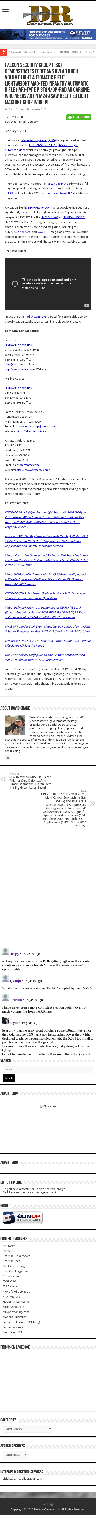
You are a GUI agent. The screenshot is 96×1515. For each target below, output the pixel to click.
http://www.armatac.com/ (33, 470)
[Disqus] (48, 887)
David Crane (16, 109)
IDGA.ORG (9, 1281)
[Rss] (44, 1504)
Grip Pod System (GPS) (33, 316)
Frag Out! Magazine (15, 1271)
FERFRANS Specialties (18, 345)
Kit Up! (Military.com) (16, 1301)
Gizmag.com (11, 1276)
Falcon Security (56, 183)
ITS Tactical (10, 1286)
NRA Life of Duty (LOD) (17, 1291)
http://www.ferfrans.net (20, 369)
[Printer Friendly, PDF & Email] (78, 117)
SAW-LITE (44, 232)
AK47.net (8, 1250)
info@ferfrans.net (16, 364)
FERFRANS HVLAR (38, 207)
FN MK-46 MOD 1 (74, 217)
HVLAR (9, 193)
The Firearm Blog (14, 1266)
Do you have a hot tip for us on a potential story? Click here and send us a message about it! (34, 1190)
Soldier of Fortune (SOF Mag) (21, 1322)
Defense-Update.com (16, 1256)
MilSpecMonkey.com (16, 1312)
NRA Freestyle (11, 1296)
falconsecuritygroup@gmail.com (34, 426)
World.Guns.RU (12, 1332)
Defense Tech (11, 1261)
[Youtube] (52, 1504)
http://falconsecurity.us (31, 431)
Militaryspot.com (13, 1306)
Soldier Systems (13, 1327)
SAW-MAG (24, 232)
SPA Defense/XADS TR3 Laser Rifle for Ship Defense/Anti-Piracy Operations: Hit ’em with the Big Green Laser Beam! (30, 780)
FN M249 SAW (49, 217)
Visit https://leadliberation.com (22, 1478)
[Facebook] (47, 1504)
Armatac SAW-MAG (60, 193)
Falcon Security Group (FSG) (38, 140)
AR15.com (9, 1245)
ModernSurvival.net (15, 1317)
